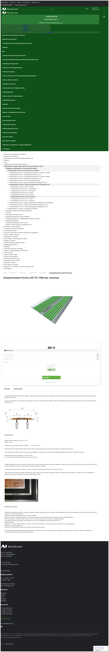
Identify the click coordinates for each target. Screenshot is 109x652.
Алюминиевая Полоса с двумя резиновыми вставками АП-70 (29, 184)
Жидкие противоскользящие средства (18, 217)
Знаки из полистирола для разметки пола (19, 224)
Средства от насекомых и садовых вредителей (18, 266)
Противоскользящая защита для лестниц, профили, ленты (23, 166)
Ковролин (7, 246)
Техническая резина (10, 230)
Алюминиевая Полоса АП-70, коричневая (24, 189)
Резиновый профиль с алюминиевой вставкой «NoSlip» (23, 218)
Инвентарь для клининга (12, 260)
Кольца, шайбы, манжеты (12, 234)
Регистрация (101, 647)
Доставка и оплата (50, 382)
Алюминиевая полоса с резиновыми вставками (23, 170)
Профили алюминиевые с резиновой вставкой (21, 168)
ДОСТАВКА (4, 2)
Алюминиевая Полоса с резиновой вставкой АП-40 (25, 174)
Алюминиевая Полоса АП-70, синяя (22, 198)
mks (5, 162)
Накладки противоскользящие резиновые (19, 210)
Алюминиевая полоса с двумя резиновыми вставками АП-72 (28, 182)
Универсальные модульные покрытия (16, 164)
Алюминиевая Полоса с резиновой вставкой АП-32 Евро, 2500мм (29, 172)
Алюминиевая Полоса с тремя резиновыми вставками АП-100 (28, 204)
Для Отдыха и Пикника (11, 264)
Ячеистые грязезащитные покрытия (15, 154)
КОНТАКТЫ (26, 2)
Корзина (96, 648)
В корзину (45, 377)
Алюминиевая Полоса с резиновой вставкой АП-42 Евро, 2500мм (29, 176)
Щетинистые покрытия (11, 156)
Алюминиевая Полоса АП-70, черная (22, 187)
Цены (2, 597)
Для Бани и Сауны (10, 262)
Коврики (6, 160)
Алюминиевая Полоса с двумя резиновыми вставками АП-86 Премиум (31, 202)
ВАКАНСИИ (35, 2)
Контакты (3, 599)
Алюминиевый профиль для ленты (17, 222)
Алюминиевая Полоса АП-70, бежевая (23, 191)
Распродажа (8, 268)
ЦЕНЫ (19, 2)
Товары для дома (9, 240)
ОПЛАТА (12, 2)
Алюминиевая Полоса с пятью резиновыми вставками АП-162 (28, 206)
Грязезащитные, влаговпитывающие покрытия (18, 158)
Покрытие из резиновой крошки (14, 228)
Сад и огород (8, 252)
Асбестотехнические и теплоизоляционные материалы (21, 232)
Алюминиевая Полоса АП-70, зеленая (23, 197)
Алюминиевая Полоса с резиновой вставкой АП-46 (25, 178)
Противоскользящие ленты (14, 214)
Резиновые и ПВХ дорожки (12, 226)
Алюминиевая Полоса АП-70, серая (22, 193)
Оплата (3, 595)
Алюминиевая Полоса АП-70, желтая (22, 195)
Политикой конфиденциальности (11, 637)
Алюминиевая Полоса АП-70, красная (22, 200)
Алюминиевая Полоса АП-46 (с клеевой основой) (24, 180)
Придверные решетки (10, 244)
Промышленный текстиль (12, 258)
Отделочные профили (11, 256)
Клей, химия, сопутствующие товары (15, 238)
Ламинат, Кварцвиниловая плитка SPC (16, 250)
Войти (86, 8)
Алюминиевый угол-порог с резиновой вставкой (22, 208)
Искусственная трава (10, 254)
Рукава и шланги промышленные (14, 242)
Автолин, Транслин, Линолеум (13, 248)
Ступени (8, 212)
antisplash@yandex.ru (21, 5)
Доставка (3, 593)
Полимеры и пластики (11, 236)
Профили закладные (12, 220)
